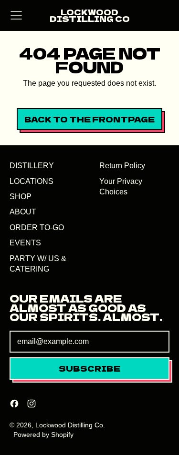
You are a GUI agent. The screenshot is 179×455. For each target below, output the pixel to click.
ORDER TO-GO (37, 227)
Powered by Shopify (43, 434)
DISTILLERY (32, 166)
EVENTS (25, 243)
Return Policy (122, 166)
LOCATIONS (31, 181)
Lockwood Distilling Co (90, 15)
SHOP (21, 196)
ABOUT (23, 212)
